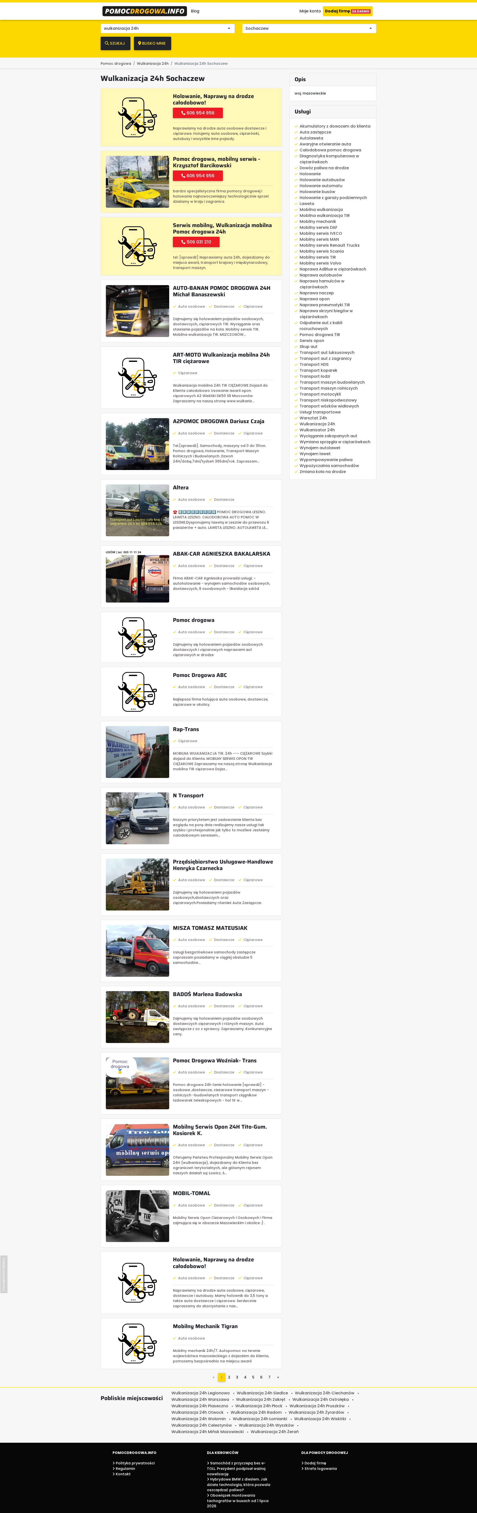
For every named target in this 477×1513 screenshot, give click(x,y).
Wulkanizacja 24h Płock (258, 1406)
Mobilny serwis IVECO (321, 233)
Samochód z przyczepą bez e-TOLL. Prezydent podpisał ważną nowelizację (236, 1468)
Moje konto (310, 11)
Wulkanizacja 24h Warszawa (200, 1399)
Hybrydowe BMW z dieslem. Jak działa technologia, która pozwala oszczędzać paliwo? (238, 1484)
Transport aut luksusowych (327, 352)
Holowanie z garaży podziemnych (333, 198)
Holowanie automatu (321, 186)
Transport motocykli (320, 394)
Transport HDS (314, 364)
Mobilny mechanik (318, 221)
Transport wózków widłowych (329, 406)
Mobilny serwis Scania (322, 251)
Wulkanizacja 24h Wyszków (266, 1425)
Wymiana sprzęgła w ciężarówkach (335, 442)
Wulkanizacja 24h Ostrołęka (320, 1399)
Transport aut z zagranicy (326, 358)
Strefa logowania (320, 1468)
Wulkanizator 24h (317, 430)
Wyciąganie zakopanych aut (328, 436)
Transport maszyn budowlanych (332, 382)
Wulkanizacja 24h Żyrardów (316, 1412)
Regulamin (125, 1468)
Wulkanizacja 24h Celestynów (201, 1425)
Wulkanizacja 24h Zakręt (260, 1399)
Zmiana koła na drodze (323, 471)
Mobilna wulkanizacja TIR (325, 215)
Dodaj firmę (347, 11)
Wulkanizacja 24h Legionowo (200, 1393)
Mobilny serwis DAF (318, 227)
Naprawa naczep (317, 293)
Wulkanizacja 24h (317, 424)
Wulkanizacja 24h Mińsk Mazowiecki (207, 1432)
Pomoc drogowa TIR (320, 334)
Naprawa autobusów (321, 275)
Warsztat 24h (313, 418)
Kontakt (123, 1474)
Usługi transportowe (320, 412)
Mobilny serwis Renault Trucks (330, 245)
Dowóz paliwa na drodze (324, 168)
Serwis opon (312, 340)
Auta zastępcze (315, 132)
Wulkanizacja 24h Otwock (197, 1412)
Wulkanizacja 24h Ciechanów (324, 1393)
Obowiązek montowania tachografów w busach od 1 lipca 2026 (238, 1501)
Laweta (307, 203)
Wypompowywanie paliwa (326, 460)
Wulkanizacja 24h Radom (256, 1412)
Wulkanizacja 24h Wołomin (198, 1419)
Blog (195, 11)
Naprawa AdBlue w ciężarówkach (333, 269)
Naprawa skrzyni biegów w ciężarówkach (326, 314)
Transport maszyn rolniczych (329, 388)
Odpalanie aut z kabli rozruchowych (321, 326)
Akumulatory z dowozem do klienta (335, 126)
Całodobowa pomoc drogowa (330, 150)
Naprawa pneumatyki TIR (325, 305)
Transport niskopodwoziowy (328, 400)
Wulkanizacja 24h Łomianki (260, 1419)
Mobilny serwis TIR (318, 257)
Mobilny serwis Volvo (320, 263)
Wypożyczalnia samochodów (329, 466)
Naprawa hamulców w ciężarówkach (322, 284)
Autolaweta (311, 138)
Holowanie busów (317, 192)
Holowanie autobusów (322, 180)
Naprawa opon (315, 299)
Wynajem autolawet (320, 448)
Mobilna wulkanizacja (321, 209)
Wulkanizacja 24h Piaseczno (199, 1406)
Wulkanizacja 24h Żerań (275, 1432)
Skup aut (309, 346)
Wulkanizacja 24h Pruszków (317, 1406)
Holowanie (310, 174)
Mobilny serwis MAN (319, 239)
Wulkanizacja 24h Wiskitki (320, 1419)
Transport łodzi (315, 376)
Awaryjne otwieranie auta (325, 144)
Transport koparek (318, 370)
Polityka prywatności (135, 1463)
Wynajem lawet (315, 454)
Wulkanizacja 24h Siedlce (262, 1393)
